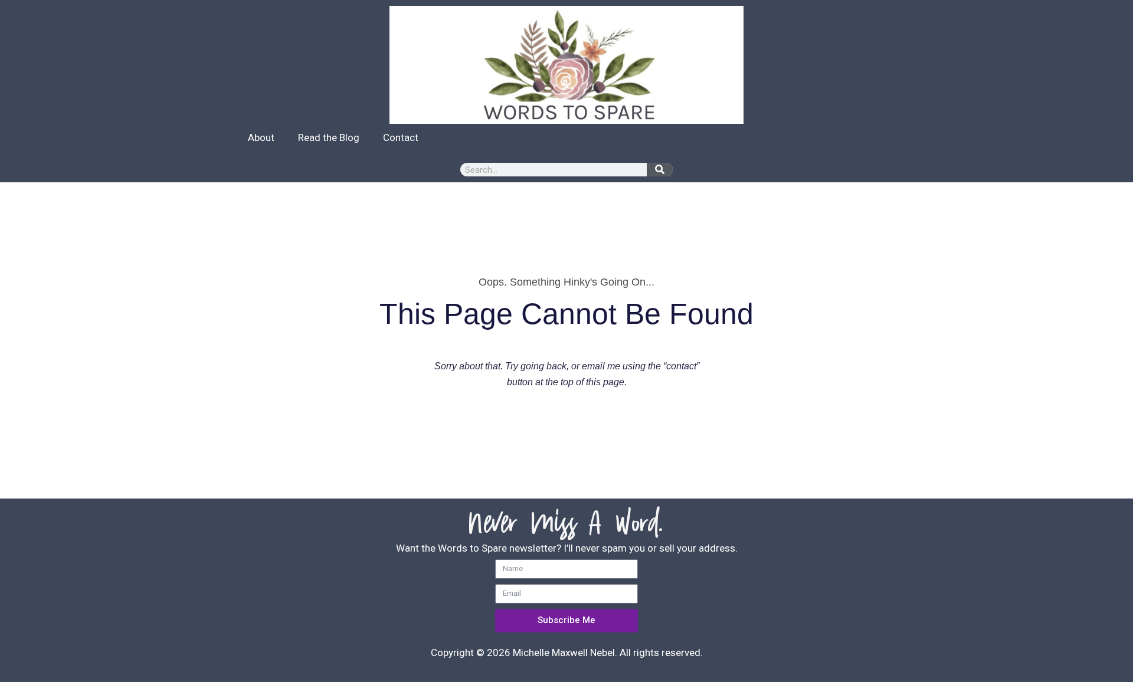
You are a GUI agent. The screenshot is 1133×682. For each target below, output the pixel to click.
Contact (400, 137)
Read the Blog (328, 137)
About (261, 137)
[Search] (660, 169)
